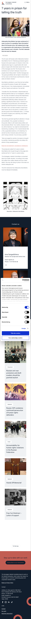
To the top (15, 546)
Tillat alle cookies (15, 333)
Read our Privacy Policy (7, 582)
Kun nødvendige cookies (15, 338)
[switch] (27, 312)
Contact (3, 609)
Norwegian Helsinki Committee (11, 3)
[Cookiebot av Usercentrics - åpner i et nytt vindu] (22, 280)
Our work (4, 611)
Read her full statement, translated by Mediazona (15, 146)
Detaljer (24, 328)
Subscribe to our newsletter (15, 562)
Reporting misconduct (7, 613)
